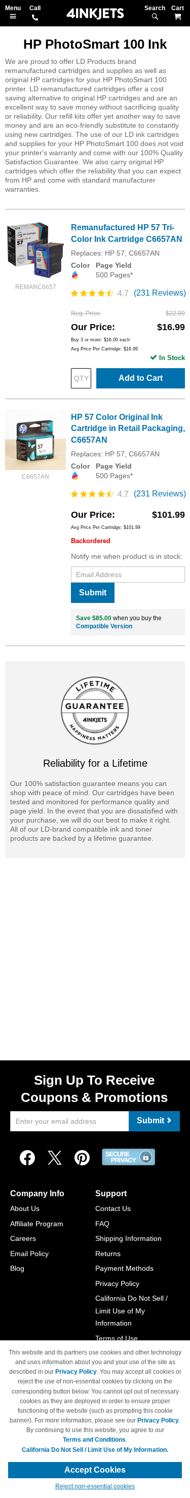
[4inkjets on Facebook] (27, 1158)
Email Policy (29, 1254)
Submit (92, 592)
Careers (23, 1238)
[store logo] (95, 14)
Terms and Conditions (94, 1439)
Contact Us (113, 1208)
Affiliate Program (36, 1224)
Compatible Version (104, 626)
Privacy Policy (117, 1283)
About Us (25, 1208)
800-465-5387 (35, 18)
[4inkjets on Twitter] (54, 1158)
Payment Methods (124, 1268)
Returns (108, 1254)
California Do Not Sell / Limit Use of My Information (131, 1310)
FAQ (102, 1224)
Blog (17, 1268)
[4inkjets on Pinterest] (82, 1158)
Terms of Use (116, 1338)
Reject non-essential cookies (95, 1486)
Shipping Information (128, 1238)
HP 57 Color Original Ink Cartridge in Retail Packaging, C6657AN (128, 429)
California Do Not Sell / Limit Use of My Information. (95, 1449)
